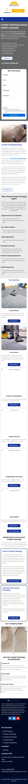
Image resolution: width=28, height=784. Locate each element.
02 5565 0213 (14, 63)
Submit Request (14, 115)
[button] (2, 19)
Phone (5, 85)
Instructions (6, 95)
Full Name (6, 75)
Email (4, 80)
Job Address (6, 90)
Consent (5, 108)
